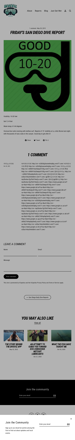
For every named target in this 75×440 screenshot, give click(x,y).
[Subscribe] (68, 424)
